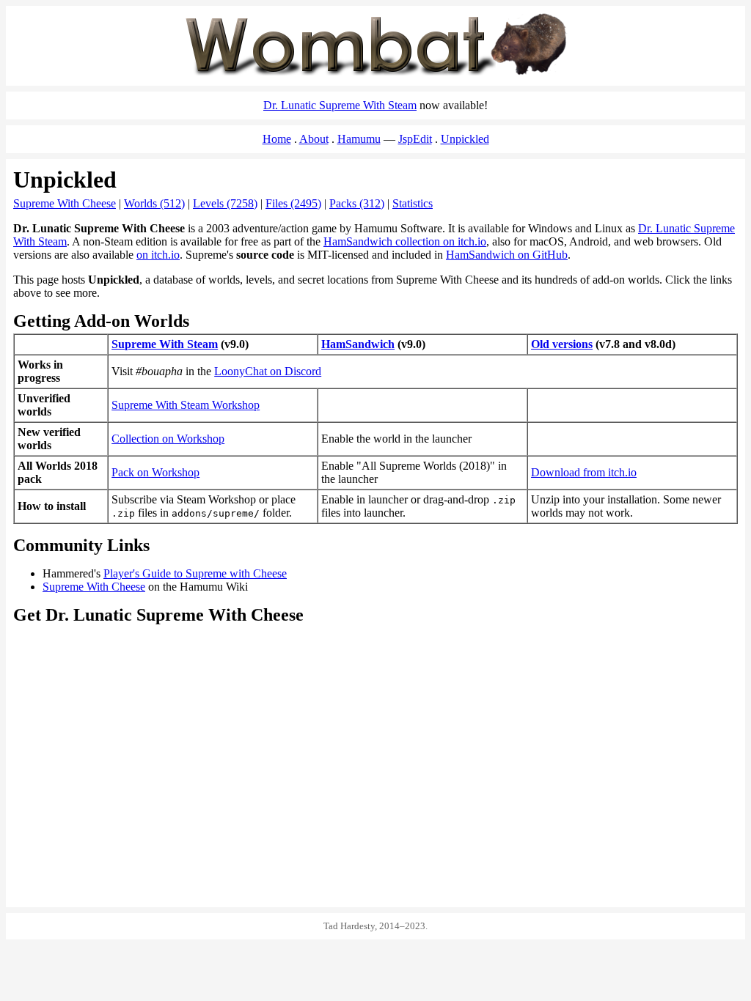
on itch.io (158, 254)
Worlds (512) (154, 203)
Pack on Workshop (155, 472)
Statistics (412, 203)
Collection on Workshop (167, 438)
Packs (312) (356, 203)
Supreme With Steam (164, 344)
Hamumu (359, 139)
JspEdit (415, 139)
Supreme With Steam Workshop (185, 405)
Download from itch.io (584, 472)
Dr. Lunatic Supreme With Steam (340, 105)
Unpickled (465, 139)
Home (277, 139)
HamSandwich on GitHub (507, 254)
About (314, 139)
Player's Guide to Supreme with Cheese (195, 573)
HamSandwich (358, 344)
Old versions (562, 344)
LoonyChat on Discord (267, 371)
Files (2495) (293, 203)
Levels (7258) (225, 203)
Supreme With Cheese (64, 203)
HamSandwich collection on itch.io (404, 241)
